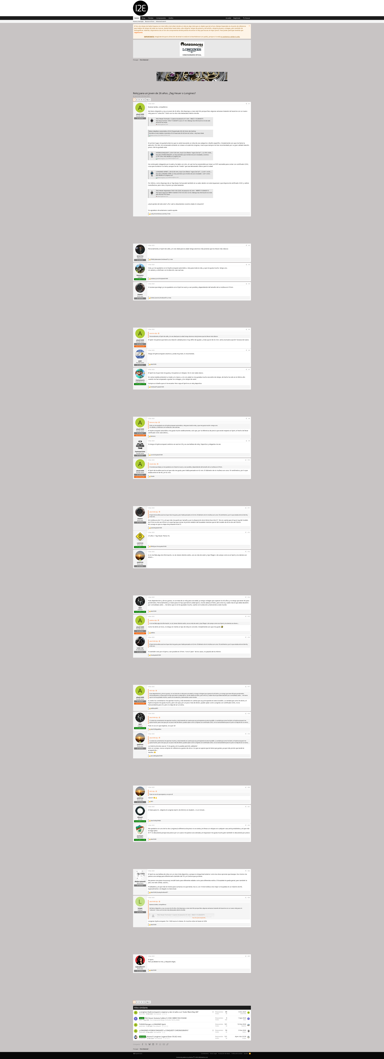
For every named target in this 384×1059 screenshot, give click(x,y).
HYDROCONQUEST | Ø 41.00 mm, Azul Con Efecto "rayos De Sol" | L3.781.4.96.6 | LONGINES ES (189, 153)
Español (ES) (138, 1053)
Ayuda (246, 1053)
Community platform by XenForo (192, 1057)
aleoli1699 (142, 1014)
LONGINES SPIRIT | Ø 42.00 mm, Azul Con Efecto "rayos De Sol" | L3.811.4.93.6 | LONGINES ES (189, 172)
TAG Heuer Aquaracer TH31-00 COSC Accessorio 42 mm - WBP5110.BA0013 (182, 191)
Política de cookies (237, 1053)
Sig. (147, 100)
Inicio (136, 18)
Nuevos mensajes (138, 21)
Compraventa (161, 18)
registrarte (138, 32)
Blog (143, 18)
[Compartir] (246, 104)
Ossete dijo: (152, 464)
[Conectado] (140, 560)
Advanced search (161, 21)
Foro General (157, 1014)
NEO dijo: (152, 690)
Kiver (140, 1020)
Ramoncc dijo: (153, 422)
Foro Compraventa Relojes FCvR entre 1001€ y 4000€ (165, 1020)
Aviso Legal (213, 1053)
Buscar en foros (149, 21)
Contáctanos (205, 1053)
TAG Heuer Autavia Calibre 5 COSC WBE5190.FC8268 (165, 1018)
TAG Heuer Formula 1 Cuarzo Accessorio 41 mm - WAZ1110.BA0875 (179, 119)
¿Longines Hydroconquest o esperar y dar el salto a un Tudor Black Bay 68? (168, 1012)
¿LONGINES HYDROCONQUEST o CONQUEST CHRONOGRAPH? (163, 1030)
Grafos (171, 18)
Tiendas (150, 18)
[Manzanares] (192, 49)
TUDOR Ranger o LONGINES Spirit (152, 1024)
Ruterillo (244, 1026)
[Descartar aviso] (249, 26)
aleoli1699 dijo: (153, 512)
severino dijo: (153, 333)
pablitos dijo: (153, 620)
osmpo (244, 1038)
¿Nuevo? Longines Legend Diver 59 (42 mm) (163, 1036)
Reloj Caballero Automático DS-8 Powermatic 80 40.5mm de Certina (172, 131)
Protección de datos (224, 1053)
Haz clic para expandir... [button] (199, 918)
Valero (244, 1032)
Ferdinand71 (142, 1038)
